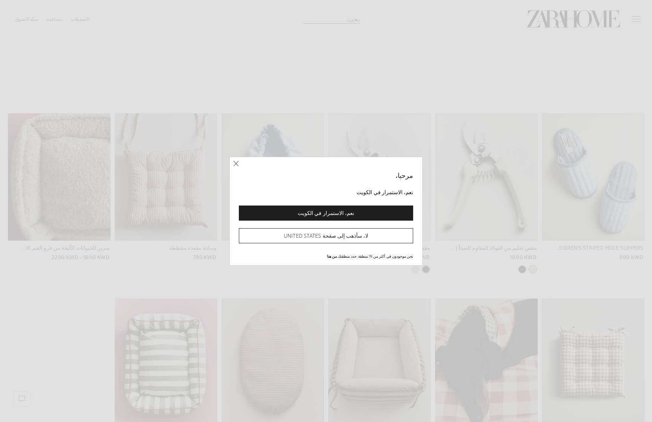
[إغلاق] (236, 163)
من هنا (332, 256)
